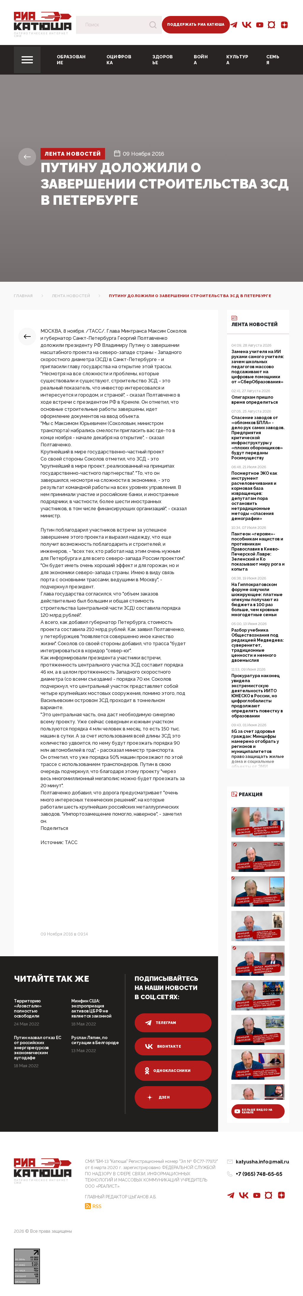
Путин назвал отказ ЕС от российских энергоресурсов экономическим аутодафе (37, 1047)
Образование (71, 59)
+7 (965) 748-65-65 (259, 1174)
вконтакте (169, 1046)
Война (201, 59)
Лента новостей (73, 154)
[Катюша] (43, 20)
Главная (23, 296)
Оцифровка (119, 59)
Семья (272, 59)
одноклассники (172, 1071)
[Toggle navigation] (27, 60)
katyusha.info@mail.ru (262, 1162)
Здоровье (162, 59)
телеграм (166, 1023)
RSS (96, 1206)
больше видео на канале (257, 1111)
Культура (237, 59)
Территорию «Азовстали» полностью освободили (28, 1008)
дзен (164, 1097)
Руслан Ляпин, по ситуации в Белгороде (95, 1040)
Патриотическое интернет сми (41, 35)
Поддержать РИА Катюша (196, 24)
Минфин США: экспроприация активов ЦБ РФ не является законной (91, 1008)
